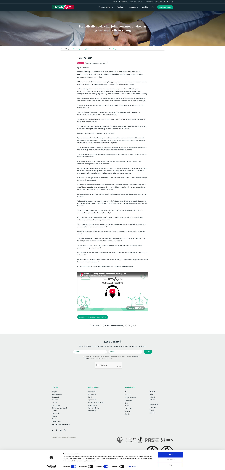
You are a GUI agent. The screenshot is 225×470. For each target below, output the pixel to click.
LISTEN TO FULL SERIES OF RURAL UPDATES (92, 317)
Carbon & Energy (93, 408)
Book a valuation (165, 7)
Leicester (128, 411)
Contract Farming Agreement (113, 325)
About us (115, 1)
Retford (152, 397)
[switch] (90, 466)
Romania (152, 413)
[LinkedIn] (170, 1)
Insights (54, 391)
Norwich (152, 391)
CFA (133, 325)
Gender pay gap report (59, 408)
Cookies (54, 419)
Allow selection (170, 459)
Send (148, 351)
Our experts (132, 1)
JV (127, 325)
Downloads (158, 1)
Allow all (170, 454)
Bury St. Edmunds (130, 397)
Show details (132, 466)
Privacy (54, 416)
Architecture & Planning (96, 402)
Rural (90, 397)
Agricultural (92, 400)
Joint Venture (95, 325)
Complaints (56, 413)
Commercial (92, 394)
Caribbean (153, 407)
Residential (92, 391)
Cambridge (128, 400)
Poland (152, 410)
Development (92, 405)
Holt (126, 403)
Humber (127, 406)
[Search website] (153, 7)
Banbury (127, 395)
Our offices (124, 1)
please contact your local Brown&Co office (118, 266)
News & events (148, 1)
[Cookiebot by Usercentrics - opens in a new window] (51, 466)
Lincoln (127, 414)
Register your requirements (61, 424)
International (92, 411)
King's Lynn (128, 408)
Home (62, 49)
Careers (140, 1)
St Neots (152, 400)
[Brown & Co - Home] (63, 7)
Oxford (152, 394)
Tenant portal (56, 422)
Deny (170, 465)
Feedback (55, 411)
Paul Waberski (84, 68)
